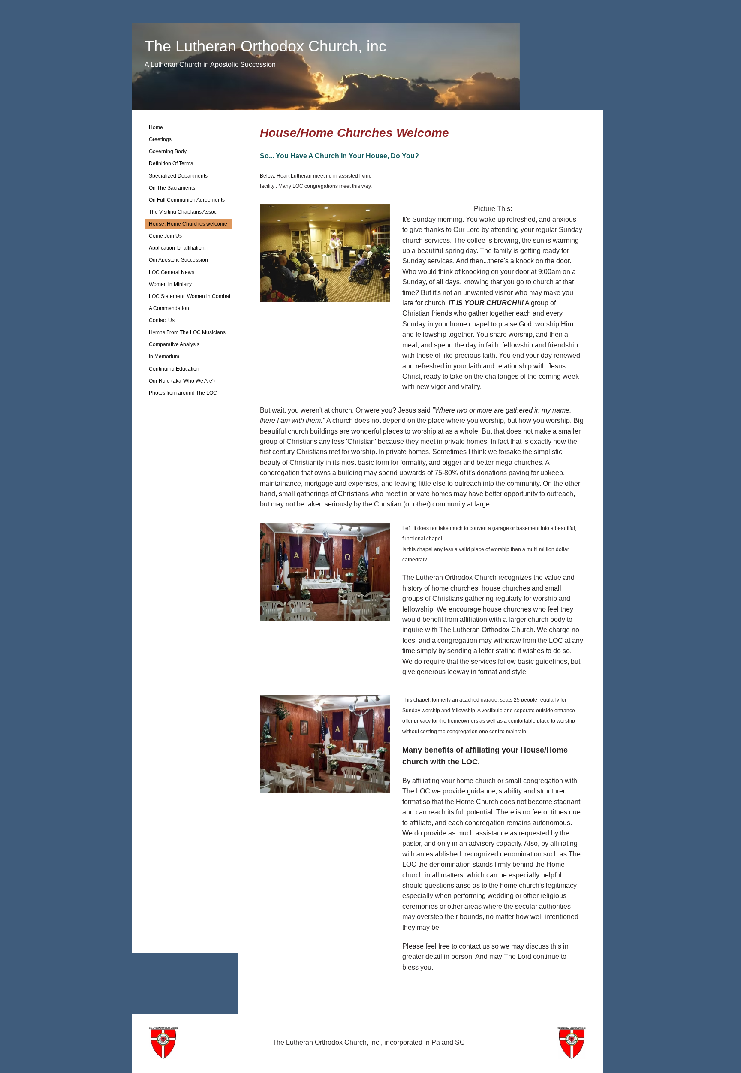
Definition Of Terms (171, 163)
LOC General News (171, 272)
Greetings (160, 139)
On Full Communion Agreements (187, 200)
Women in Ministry (170, 284)
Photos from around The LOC (183, 393)
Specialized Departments (178, 176)
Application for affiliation (177, 248)
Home (156, 127)
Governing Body (168, 151)
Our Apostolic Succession (178, 260)
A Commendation (169, 308)
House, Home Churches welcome (188, 224)
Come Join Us (165, 236)
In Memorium (164, 356)
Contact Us (162, 320)
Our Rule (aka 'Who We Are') (182, 381)
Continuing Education (174, 369)
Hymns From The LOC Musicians (187, 332)
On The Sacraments (172, 188)
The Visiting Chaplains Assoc (183, 212)
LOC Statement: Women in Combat (189, 296)
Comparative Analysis (174, 344)
